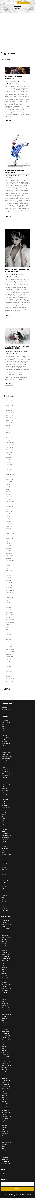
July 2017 (8, 484)
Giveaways (5, 829)
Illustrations (6, 754)
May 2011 (8, 666)
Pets (3, 897)
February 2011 (9, 674)
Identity (4, 831)
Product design (7, 842)
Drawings (5, 748)
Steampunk (6, 792)
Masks (4, 872)
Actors (4, 876)
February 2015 (9, 555)
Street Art (5, 797)
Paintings (5, 769)
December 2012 (10, 619)
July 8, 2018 (9, 176)
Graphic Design (7, 752)
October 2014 (9, 565)
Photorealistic (6, 780)
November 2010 (10, 681)
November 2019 (10, 415)
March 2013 (9, 612)
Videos (5, 895)
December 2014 (10, 560)
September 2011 (10, 656)
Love (4, 859)
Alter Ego (4, 712)
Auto (4, 852)
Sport (4, 865)
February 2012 (9, 644)
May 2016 (8, 518)
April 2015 (8, 550)
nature (5, 863)
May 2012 (8, 637)
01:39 (14, 353)
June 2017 (8, 486)
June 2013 (8, 605)
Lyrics (4, 891)
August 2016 (9, 511)
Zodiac (5, 869)
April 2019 (8, 432)
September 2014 (10, 568)
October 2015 (9, 536)
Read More (9, 120)
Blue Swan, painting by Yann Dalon (15, 171)
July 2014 (8, 573)
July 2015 (8, 543)
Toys (3, 906)
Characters (6, 737)
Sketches (5, 790)
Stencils (5, 795)
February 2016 (9, 526)
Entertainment (6, 820)
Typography (6, 805)
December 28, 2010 (11, 351)
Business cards (7, 835)
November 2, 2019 (11, 82)
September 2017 (10, 479)
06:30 (8, 177)
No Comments (22, 82)
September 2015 (10, 538)
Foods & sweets (7, 854)
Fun (3, 827)
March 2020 (9, 408)
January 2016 (9, 528)
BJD (3, 816)
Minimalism (6, 763)
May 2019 (8, 430)
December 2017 (10, 472)
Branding (5, 833)
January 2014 (9, 587)
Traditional (6, 803)
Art (3, 724)
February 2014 (9, 585)
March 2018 (9, 464)
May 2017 (8, 489)
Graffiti (5, 750)
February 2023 (9, 400)
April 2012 (8, 639)
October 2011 (9, 654)
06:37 (14, 276)
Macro (5, 777)
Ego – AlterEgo (6, 59)
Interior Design (7, 722)
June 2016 (8, 516)
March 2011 (9, 671)
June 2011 (8, 664)
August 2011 (9, 659)
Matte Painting (7, 760)
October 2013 (9, 595)
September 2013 (10, 597)
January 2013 (9, 617)
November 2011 (10, 651)
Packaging (6, 839)
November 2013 (10, 592)
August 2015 (9, 541)
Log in (7, 693)
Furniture (5, 720)
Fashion (4, 823)
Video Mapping (7, 807)
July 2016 (8, 514)
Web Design (5, 910)
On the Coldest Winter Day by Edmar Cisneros (17, 347)
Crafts (3, 818)
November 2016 (10, 504)
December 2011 (10, 649)
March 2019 (9, 435)
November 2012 (10, 622)
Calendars (6, 735)
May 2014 (8, 578)
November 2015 (10, 533)
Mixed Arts (6, 765)
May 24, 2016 (10, 275)
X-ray (4, 812)
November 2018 (10, 445)
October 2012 (9, 624)
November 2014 (10, 563)
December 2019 (10, 413)
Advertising (5, 707)
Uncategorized (6, 908)
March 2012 (9, 642)
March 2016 (9, 523)
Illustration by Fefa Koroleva (14, 77)
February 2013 (9, 614)
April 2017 (8, 491)
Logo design (6, 837)
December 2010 (10, 679)
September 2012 (10, 627)
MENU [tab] (17, 8)
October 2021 (9, 403)
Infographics (6, 758)
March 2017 (9, 494)
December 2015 (10, 531)
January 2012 (9, 647)
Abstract (5, 728)
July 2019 (8, 425)
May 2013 (8, 607)
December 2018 (10, 442)
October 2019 (9, 417)
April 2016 (8, 521)
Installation (5, 848)
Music (3, 884)
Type (4, 846)
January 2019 (9, 440)
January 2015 (9, 558)
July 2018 (8, 454)
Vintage (5, 810)
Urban (4, 867)
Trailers (5, 882)
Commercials (6, 709)
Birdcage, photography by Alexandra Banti (17, 270)
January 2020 (9, 410)
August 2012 (9, 629)
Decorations (6, 718)
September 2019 (10, 420)
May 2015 (8, 548)
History (5, 856)
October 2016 (9, 506)
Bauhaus (5, 731)
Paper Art (5, 771)
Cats (4, 899)
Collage (5, 741)
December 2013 (10, 590)
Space (3, 904)
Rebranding (6, 844)
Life (3, 850)
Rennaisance (6, 784)
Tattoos (5, 801)
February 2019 (9, 437)
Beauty (4, 814)
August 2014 (9, 570)
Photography (6, 775)
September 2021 (10, 405)
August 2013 (9, 600)
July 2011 (8, 661)
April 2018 (8, 462)
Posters (5, 878)
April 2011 (8, 669)
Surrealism (6, 799)
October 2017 (9, 477)
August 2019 (9, 422)
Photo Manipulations (8, 773)
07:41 (14, 83)
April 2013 (8, 610)
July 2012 (8, 632)
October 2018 (9, 447)
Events (5, 889)
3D (3, 726)
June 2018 (8, 457)
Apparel (5, 824)
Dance (5, 886)
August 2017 (9, 482)
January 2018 (9, 469)
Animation (4, 714)
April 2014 (8, 580)
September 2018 (10, 450)
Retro (4, 786)
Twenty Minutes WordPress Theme (15, 1194)
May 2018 (8, 459)
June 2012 (8, 634)
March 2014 (9, 582)
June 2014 (8, 575)
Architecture (5, 716)
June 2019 (8, 427)
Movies (4, 874)
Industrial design (7, 756)
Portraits (5, 782)
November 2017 (10, 474)
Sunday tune (6, 893)
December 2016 (10, 501)
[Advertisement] (17, 31)
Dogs (4, 901)
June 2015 (8, 546)
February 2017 (9, 496)
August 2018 (9, 452)
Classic (5, 739)
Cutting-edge (6, 743)
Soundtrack (6, 880)
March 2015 (9, 553)
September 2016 (10, 509)
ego (8, 83)
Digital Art (5, 746)
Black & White (6, 733)
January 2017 (9, 499)
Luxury (5, 861)
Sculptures (6, 788)
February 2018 (9, 467)
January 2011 (9, 676)
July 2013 (8, 602)
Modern (5, 767)
